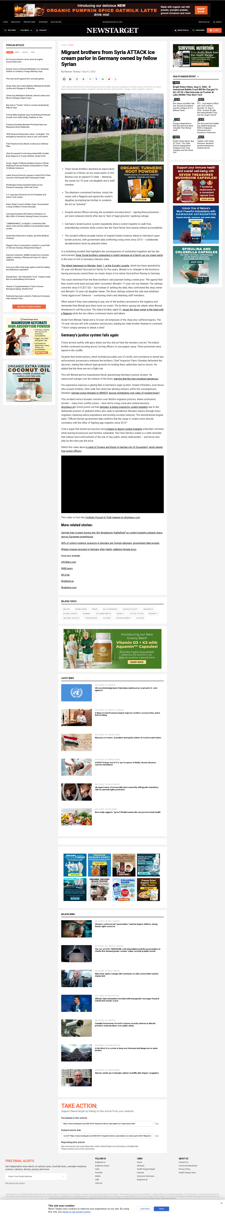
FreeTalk (98, 1173)
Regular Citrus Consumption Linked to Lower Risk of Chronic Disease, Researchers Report (28, 246)
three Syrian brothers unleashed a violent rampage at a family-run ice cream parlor (119, 255)
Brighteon (15, 22)
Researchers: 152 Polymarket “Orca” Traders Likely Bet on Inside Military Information (28, 278)
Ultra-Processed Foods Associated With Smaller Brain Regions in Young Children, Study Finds (27, 154)
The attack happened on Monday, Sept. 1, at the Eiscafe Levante (95, 265)
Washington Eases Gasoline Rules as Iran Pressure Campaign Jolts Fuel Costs (24, 186)
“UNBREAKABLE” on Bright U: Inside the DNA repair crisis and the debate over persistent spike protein (27, 226)
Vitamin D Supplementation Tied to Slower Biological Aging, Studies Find (24, 287)
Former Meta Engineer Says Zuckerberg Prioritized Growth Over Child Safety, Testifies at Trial (28, 116)
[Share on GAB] (103, 79)
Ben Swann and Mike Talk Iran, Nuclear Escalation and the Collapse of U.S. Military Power (183, 107)
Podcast (140, 1173)
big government (98, 87)
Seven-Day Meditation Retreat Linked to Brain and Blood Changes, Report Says (28, 96)
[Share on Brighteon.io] (71, 79)
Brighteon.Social (102, 1166)
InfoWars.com (68, 562)
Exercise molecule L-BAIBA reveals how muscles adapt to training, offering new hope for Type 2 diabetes (27, 257)
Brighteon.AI (204, 22)
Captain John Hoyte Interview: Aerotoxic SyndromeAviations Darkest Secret (205, 144)
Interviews (43, 22)
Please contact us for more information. (78, 1149)
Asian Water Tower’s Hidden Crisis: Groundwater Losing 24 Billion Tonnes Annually (27, 205)
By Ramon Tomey (70, 71)
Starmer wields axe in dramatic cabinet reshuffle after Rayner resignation (127, 1073)
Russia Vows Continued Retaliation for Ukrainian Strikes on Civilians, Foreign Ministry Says (27, 70)
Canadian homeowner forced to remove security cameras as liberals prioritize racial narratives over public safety (125, 1024)
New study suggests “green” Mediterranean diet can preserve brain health (127, 812)
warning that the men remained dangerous (136, 378)
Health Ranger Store (187, 1173)
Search (219, 22)
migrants (92, 89)
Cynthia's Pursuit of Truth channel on (112, 517)
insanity (70, 89)
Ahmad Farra (78, 87)
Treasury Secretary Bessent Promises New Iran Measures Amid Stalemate (26, 125)
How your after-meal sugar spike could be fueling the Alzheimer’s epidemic (28, 268)
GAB (97, 1180)
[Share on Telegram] (90, 79)
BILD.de (65, 574)
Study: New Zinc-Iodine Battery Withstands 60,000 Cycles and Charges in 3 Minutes (28, 87)
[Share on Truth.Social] (96, 79)
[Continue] (63, 1176)
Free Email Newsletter (188, 1166)
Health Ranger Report (184, 76)
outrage (127, 89)
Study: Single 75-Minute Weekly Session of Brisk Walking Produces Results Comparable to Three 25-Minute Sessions (27, 165)
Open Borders (117, 89)
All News (140, 1166)
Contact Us (183, 1162)
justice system (80, 89)
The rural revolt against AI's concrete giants (25, 79)
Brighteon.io (100, 1162)
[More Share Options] (116, 79)
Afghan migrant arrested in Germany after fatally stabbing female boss (98, 549)
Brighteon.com (69, 587)
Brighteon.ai (67, 581)
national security (103, 89)
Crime (70, 45)
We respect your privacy (15, 1183)
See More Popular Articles (29, 307)
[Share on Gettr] (109, 79)
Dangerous (124, 87)
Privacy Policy (184, 1169)
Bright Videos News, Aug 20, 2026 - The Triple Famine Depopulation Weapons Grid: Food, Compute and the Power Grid (183, 146)
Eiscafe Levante (136, 87)
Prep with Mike (29, 22)
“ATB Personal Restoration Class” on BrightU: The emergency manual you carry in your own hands (27, 135)
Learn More (145, 1209)
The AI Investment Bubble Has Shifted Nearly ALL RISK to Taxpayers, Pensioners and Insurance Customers (208, 128)
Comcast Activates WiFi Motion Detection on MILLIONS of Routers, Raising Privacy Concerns (27, 215)
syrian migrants (138, 89)
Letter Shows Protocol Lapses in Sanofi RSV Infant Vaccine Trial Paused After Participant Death (28, 176)
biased (88, 87)
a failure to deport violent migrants (123, 429)
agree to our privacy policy (76, 1211)
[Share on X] (84, 79)
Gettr (97, 1169)
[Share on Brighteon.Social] (64, 79)
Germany (148, 87)
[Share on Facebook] (77, 79)
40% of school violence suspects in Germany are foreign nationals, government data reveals (110, 543)
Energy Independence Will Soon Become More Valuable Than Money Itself (183, 126)
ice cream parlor (103, 614)
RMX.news (67, 568)
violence (149, 89)
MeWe (98, 1176)
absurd (70, 87)
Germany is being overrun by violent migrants (124, 407)
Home (5, 22)
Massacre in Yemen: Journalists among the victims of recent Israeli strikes (128, 738)
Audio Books (56, 22)
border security (112, 87)
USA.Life (98, 1183)
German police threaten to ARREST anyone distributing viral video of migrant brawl (115, 393)
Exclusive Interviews (145, 1176)
